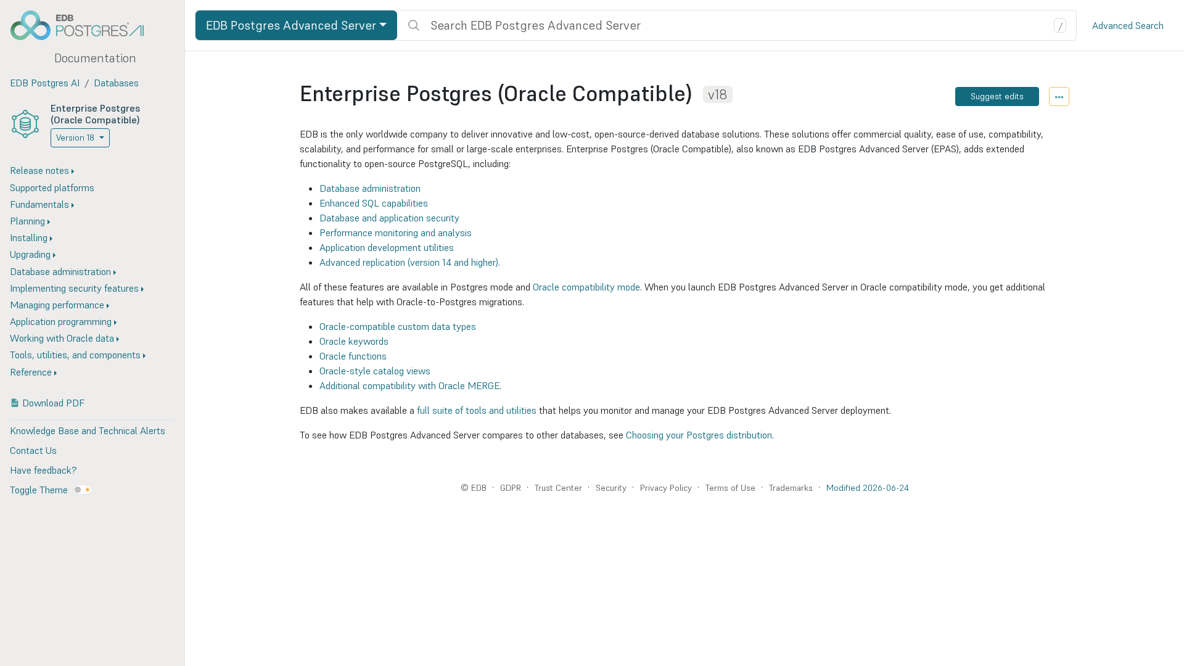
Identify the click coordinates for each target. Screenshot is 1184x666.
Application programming (61, 321)
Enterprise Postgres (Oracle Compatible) (95, 114)
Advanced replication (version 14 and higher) (408, 262)
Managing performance (57, 304)
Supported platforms (52, 187)
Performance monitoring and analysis (395, 232)
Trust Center (558, 487)
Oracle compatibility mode (586, 287)
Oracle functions (353, 356)
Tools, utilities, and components (75, 354)
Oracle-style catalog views (374, 370)
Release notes (39, 170)
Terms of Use (730, 487)
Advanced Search (1128, 25)
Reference (31, 372)
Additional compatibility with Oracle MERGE (409, 385)
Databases (116, 82)
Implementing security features (74, 288)
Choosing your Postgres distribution (699, 435)
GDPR (510, 487)
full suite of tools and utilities (476, 410)
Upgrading (30, 254)
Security (611, 487)
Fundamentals (39, 204)
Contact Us (33, 450)
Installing (28, 237)
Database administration (60, 271)
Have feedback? (43, 470)
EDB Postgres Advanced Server (291, 25)
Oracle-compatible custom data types (397, 326)
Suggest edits (997, 96)
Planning (27, 221)
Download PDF (53, 403)
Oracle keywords (353, 341)
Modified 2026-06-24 (867, 487)
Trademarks (791, 487)
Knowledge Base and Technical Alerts (87, 430)
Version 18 (75, 137)
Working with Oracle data (62, 338)
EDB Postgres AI (45, 82)
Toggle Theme (39, 489)
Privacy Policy (666, 487)
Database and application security (389, 218)
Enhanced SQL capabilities (373, 203)
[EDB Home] (84, 25)
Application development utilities (386, 247)
